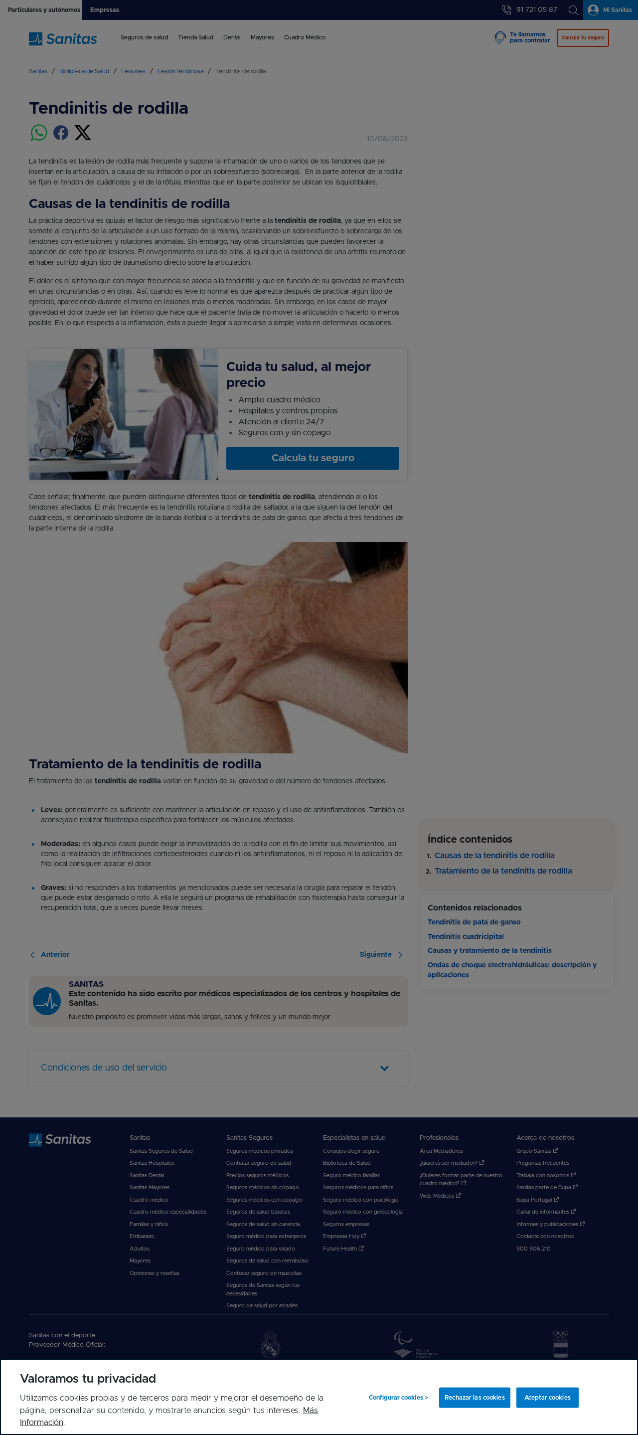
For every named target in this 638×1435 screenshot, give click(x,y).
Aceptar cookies (547, 1398)
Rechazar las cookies (474, 1398)
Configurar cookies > (398, 1398)
